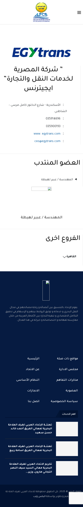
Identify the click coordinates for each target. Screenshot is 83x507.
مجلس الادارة (68, 369)
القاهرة (71, 256)
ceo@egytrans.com (47, 141)
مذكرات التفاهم (67, 380)
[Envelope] (29, 337)
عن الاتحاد (32, 369)
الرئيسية (33, 359)
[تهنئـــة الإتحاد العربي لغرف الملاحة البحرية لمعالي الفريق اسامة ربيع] (67, 448)
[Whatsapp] (41, 337)
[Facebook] (54, 337)
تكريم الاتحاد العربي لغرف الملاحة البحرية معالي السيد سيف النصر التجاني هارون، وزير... (30, 468)
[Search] (4, 12)
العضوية (72, 391)
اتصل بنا (33, 401)
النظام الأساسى (27, 380)
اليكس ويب (39, 496)
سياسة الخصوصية (64, 401)
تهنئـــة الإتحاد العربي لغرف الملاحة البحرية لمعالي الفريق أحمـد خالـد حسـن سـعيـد (30, 429)
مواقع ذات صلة (67, 359)
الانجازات (33, 391)
